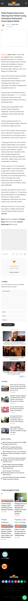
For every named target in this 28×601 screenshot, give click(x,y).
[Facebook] (7, 27)
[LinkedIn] (12, 581)
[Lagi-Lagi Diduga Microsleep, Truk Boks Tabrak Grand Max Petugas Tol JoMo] (5, 431)
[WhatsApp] (10, 27)
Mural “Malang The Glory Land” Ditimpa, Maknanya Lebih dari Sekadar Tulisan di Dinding (14, 453)
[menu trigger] (2, 3)
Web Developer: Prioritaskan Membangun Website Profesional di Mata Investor (13, 472)
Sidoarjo (4, 54)
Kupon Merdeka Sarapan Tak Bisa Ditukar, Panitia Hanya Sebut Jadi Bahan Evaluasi (6, 533)
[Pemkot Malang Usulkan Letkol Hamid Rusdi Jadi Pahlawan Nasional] (7, 497)
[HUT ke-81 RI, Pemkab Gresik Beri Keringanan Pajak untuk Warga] (5, 410)
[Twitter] (8, 27)
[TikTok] (24, 581)
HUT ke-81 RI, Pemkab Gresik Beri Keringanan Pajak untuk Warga (17, 408)
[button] (24, 597)
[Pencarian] (26, 3)
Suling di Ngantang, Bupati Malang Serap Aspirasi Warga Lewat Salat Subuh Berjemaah (13, 466)
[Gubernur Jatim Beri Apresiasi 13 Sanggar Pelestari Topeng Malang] (21, 523)
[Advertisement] (14, 239)
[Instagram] (9, 581)
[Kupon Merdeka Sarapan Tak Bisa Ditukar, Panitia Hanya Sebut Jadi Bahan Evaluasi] (7, 523)
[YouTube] (15, 581)
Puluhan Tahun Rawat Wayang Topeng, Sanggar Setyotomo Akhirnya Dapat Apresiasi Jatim (14, 459)
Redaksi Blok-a (15, 24)
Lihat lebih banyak (14, 268)
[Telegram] (12, 27)
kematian (17, 95)
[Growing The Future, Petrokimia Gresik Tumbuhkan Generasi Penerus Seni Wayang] (5, 420)
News (4, 500)
